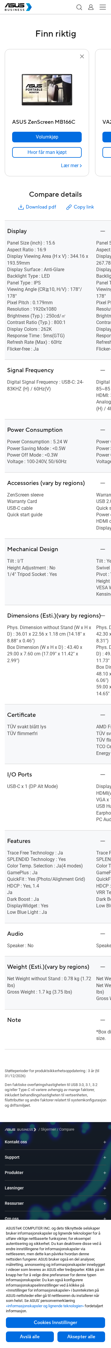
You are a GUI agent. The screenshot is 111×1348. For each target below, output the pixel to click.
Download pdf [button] (41, 207)
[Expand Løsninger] (104, 1188)
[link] (47, 152)
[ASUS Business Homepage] (18, 7)
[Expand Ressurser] (104, 1203)
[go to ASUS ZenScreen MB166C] (47, 88)
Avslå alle (30, 1337)
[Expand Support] (104, 1157)
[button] (79, 7)
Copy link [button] (84, 207)
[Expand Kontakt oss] (104, 1142)
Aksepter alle (81, 1337)
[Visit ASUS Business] (21, 1129)
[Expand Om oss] (104, 1219)
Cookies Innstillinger (55, 1323)
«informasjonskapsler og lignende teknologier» (45, 1306)
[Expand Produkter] (104, 1173)
